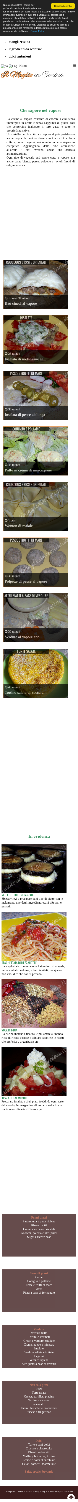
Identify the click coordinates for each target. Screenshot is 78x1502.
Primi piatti (39, 1217)
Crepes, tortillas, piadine (39, 1396)
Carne (38, 1277)
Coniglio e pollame (39, 1281)
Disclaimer (68, 1491)
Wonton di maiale (19, 526)
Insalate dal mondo (14, 1097)
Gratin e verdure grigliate (39, 1340)
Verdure (39, 1329)
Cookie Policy (37, 31)
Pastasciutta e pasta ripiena (39, 1221)
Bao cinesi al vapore (21, 303)
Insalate (39, 1348)
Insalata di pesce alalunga (25, 414)
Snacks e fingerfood (39, 1412)
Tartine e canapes (38, 1400)
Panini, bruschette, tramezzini (39, 1408)
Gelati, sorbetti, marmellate (39, 1464)
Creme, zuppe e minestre (39, 1344)
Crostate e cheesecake (39, 1448)
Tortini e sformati (39, 1336)
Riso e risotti (39, 1225)
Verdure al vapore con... (24, 637)
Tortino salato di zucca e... (26, 692)
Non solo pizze (39, 1385)
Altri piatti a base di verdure (39, 1364)
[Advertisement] (39, 209)
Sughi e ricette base (39, 1237)
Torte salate (39, 1392)
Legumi (39, 1356)
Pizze (39, 1388)
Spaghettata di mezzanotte (19, 962)
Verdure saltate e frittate (39, 1352)
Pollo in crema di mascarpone (28, 470)
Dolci (39, 1440)
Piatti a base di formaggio (39, 1292)
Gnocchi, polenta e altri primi (39, 1233)
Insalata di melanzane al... (25, 359)
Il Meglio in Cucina (14, 1491)
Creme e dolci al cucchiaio (39, 1460)
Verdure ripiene (38, 1360)
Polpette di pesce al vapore (26, 581)
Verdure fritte (39, 1333)
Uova (39, 1288)
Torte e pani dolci (39, 1444)
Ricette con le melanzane (18, 895)
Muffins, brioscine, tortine (39, 1456)
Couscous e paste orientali (39, 1229)
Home (23, 65)
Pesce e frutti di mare (39, 1285)
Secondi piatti (39, 1273)
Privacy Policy (38, 1491)
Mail (28, 1491)
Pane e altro (39, 1404)
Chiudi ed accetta (63, 6)
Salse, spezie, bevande (39, 1471)
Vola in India (9, 1030)
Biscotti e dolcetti (39, 1452)
